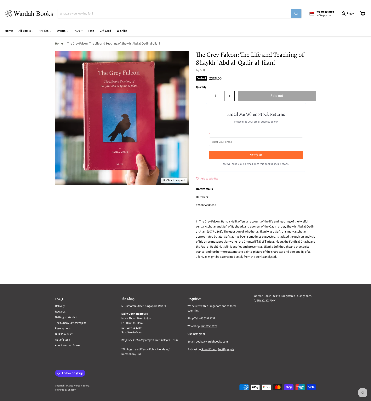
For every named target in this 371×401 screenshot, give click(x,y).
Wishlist (122, 31)
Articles (44, 31)
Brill (202, 70)
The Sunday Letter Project (70, 323)
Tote (91, 31)
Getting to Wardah (66, 317)
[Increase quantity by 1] (230, 96)
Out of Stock (62, 340)
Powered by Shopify (65, 390)
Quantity (201, 87)
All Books (25, 31)
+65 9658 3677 (209, 326)
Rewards (60, 312)
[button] (349, 13)
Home (9, 31)
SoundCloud (208, 349)
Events (61, 31)
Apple (230, 349)
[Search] (296, 13)
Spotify (222, 349)
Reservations (63, 328)
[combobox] (174, 13)
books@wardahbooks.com (212, 342)
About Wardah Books (67, 345)
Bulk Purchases (64, 334)
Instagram (198, 334)
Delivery (60, 306)
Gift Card (105, 31)
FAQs (77, 31)
